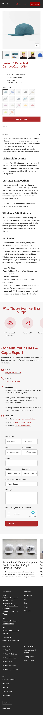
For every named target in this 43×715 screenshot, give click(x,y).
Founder (5, 687)
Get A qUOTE (21, 119)
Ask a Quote (35, 4)
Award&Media (8, 691)
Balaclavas (27, 611)
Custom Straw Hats (9, 658)
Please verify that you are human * (18, 508)
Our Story (6, 683)
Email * (8, 447)
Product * (8, 469)
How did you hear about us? (15, 479)
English (6, 703)
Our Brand (6, 695)
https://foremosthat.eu (23, 426)
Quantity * (26, 469)
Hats (25, 603)
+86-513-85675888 (12, 381)
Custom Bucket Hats (10, 654)
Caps (25, 599)
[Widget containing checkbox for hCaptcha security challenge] (21, 514)
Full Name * (9, 436)
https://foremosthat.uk (23, 422)
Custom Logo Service (10, 670)
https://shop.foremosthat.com (25, 419)
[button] (28, 4)
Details (5, 134)
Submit (11, 523)
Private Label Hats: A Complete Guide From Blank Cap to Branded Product (20, 565)
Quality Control (29, 660)
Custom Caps (7, 650)
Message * (9, 490)
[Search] (7, 4)
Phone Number (27, 447)
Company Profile (9, 680)
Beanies (26, 607)
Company (8, 458)
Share (5, 126)
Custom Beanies (8, 662)
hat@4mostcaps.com (13, 373)
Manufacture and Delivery (30, 651)
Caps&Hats (28, 595)
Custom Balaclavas (9, 666)
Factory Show (29, 657)
